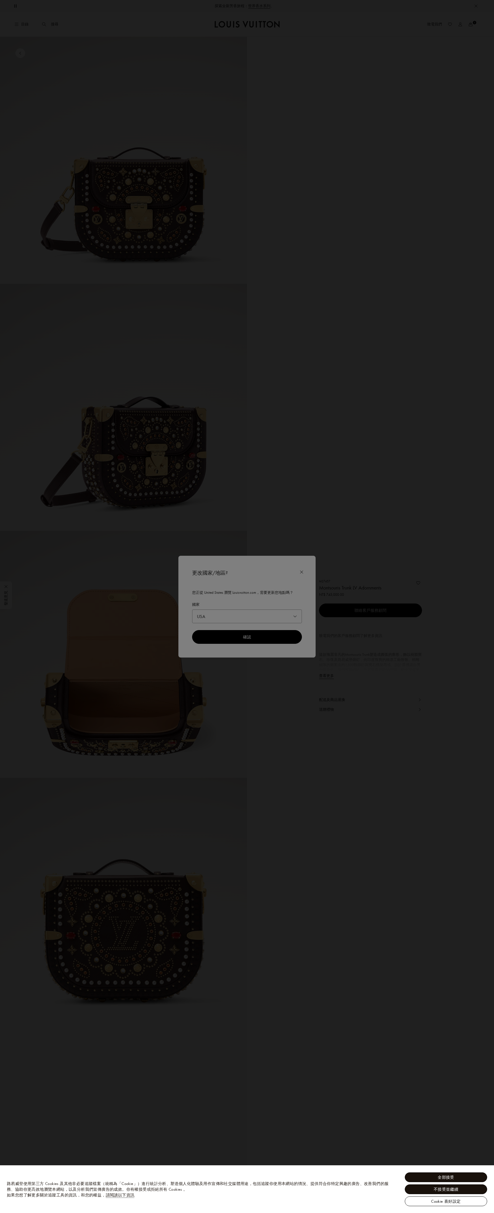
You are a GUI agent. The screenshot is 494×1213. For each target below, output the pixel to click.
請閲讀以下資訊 (120, 1195)
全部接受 (446, 1177)
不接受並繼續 (446, 1189)
